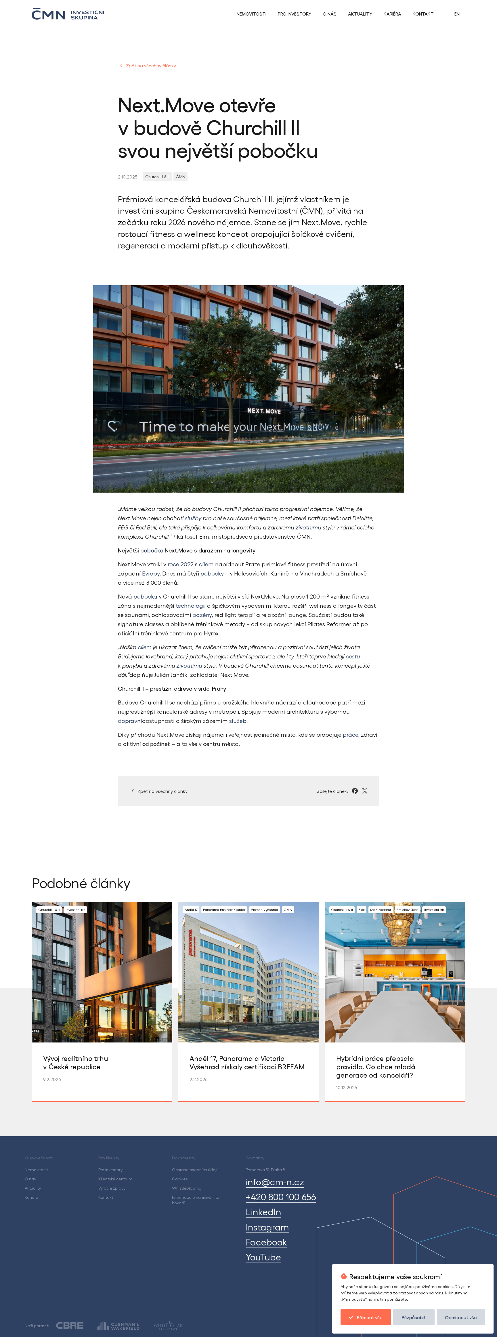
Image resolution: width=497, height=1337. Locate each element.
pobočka (145, 596)
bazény (202, 614)
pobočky (212, 573)
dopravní (130, 720)
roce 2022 (181, 564)
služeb (237, 720)
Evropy (151, 573)
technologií (191, 605)
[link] (157, 176)
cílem (206, 564)
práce (350, 734)
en (457, 13)
